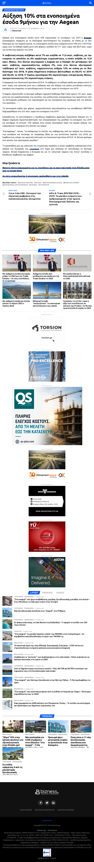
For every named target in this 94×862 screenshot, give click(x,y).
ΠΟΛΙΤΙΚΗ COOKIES (66, 810)
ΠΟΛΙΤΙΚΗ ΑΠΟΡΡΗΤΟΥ (45, 810)
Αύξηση (38, 182)
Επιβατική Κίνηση (71, 182)
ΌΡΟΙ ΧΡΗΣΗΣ (26, 810)
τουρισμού (34, 149)
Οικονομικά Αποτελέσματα (15, 185)
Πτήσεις (33, 185)
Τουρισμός (44, 185)
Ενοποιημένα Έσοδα (53, 182)
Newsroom (16, 31)
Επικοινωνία (47, 820)
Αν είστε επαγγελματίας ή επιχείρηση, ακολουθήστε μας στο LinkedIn (35, 176)
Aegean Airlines (26, 182)
